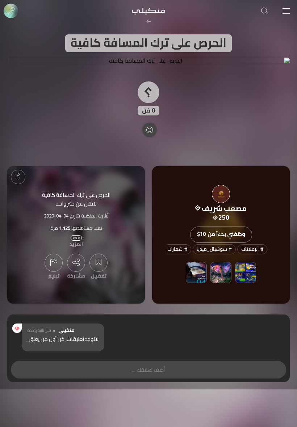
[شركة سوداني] (245, 272)
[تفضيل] (98, 263)
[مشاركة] (76, 263)
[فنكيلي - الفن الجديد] (148, 11)
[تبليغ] (54, 263)
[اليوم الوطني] (196, 272)
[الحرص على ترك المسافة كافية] (148, 60)
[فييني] (220, 272)
